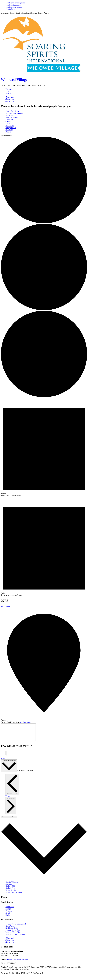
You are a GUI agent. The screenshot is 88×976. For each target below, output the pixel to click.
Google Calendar (12, 882)
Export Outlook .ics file (14, 892)
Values (8, 91)
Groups (8, 909)
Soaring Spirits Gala (13, 930)
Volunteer (9, 89)
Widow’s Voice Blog (13, 932)
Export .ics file (11, 890)
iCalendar (9, 884)
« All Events (5, 606)
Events (8, 913)
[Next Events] (6, 754)
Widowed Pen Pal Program (15, 934)
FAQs (8, 915)
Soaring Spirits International (16, 924)
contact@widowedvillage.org (17, 959)
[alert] (44, 447)
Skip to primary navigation (15, 3)
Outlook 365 (10, 886)
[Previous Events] (6, 752)
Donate (8, 93)
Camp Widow (11, 926)
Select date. (21, 771)
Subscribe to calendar (9, 817)
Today (3, 758)
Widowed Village (14, 80)
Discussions (10, 907)
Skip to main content (13, 5)
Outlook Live (10, 888)
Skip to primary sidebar (14, 7)
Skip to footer (10, 9)
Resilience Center (12, 928)
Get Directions (25, 722)
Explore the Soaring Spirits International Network (19, 13)
